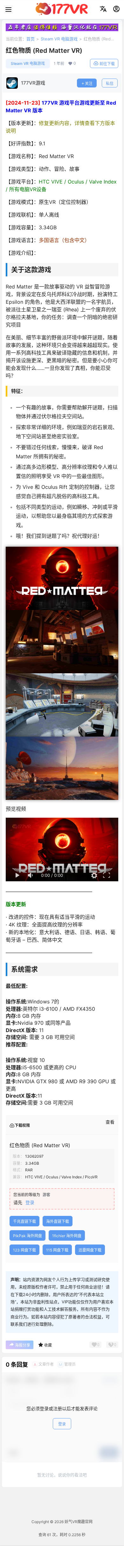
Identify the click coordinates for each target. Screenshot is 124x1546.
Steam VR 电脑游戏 (59, 38)
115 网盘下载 (57, 1250)
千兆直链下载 (24, 1221)
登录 (29, 1202)
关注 (89, 83)
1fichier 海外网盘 (66, 1235)
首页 (30, 38)
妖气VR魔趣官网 (78, 1521)
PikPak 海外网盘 (27, 1235)
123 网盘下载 (24, 1250)
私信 (110, 83)
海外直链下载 (57, 1221)
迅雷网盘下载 (90, 1250)
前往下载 (107, 63)
